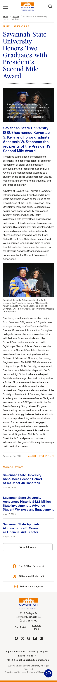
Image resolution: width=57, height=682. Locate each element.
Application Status (15, 651)
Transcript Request (38, 651)
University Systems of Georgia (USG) (34, 672)
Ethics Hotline (25, 655)
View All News (27, 547)
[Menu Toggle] (5, 6)
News (5, 16)
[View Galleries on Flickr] (35, 638)
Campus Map (36, 627)
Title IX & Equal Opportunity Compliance (27, 660)
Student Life (21, 26)
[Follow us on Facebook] (16, 638)
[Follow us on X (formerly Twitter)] (22, 638)
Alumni (16, 16)
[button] (48, 673)
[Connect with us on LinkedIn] (41, 638)
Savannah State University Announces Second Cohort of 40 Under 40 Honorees (22, 479)
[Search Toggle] (50, 6)
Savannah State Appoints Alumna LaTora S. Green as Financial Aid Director (21, 528)
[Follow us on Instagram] (28, 638)
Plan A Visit (20, 627)
